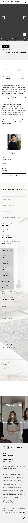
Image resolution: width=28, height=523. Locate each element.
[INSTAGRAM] (7, 501)
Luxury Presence (7, 510)
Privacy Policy (18, 513)
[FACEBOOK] (3, 501)
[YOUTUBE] (11, 501)
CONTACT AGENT (14, 175)
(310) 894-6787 (7, 461)
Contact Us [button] (14, 433)
